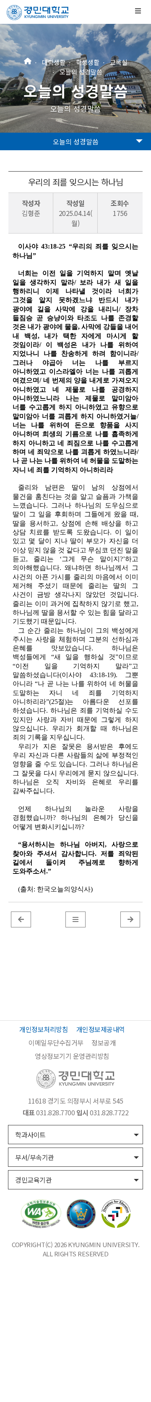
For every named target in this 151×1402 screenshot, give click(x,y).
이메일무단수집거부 (56, 1042)
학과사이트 (30, 1135)
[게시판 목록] (75, 919)
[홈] (27, 60)
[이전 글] (21, 919)
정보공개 (103, 1042)
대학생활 (53, 62)
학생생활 (87, 62)
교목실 (119, 62)
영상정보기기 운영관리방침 (72, 1056)
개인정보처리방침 (43, 1029)
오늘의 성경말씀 (81, 71)
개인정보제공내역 (100, 1029)
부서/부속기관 (34, 1157)
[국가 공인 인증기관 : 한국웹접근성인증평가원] (41, 1213)
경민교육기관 (33, 1180)
